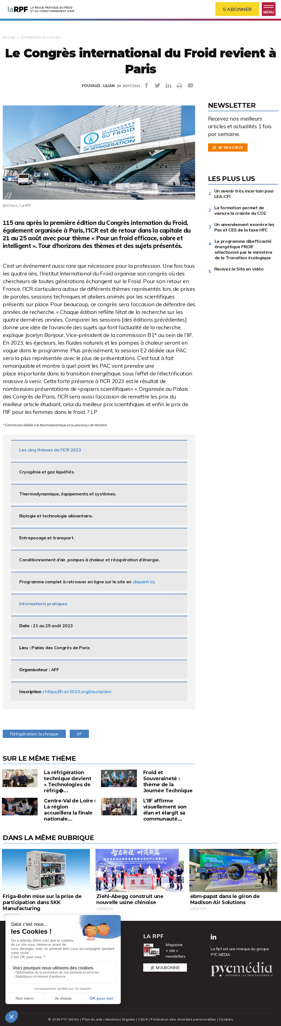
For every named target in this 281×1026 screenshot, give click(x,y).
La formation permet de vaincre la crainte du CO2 (240, 210)
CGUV (143, 1019)
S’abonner (237, 9)
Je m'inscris (227, 147)
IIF (79, 734)
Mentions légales (120, 1019)
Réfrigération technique (34, 734)
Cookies (226, 1019)
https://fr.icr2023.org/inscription (78, 691)
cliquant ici (143, 581)
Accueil (9, 37)
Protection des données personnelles (183, 1019)
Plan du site (92, 1019)
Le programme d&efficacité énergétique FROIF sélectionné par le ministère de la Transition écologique (244, 249)
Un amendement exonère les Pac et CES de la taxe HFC (244, 227)
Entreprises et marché (40, 37)
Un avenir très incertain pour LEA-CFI (244, 193)
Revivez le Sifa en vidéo (240, 269)
